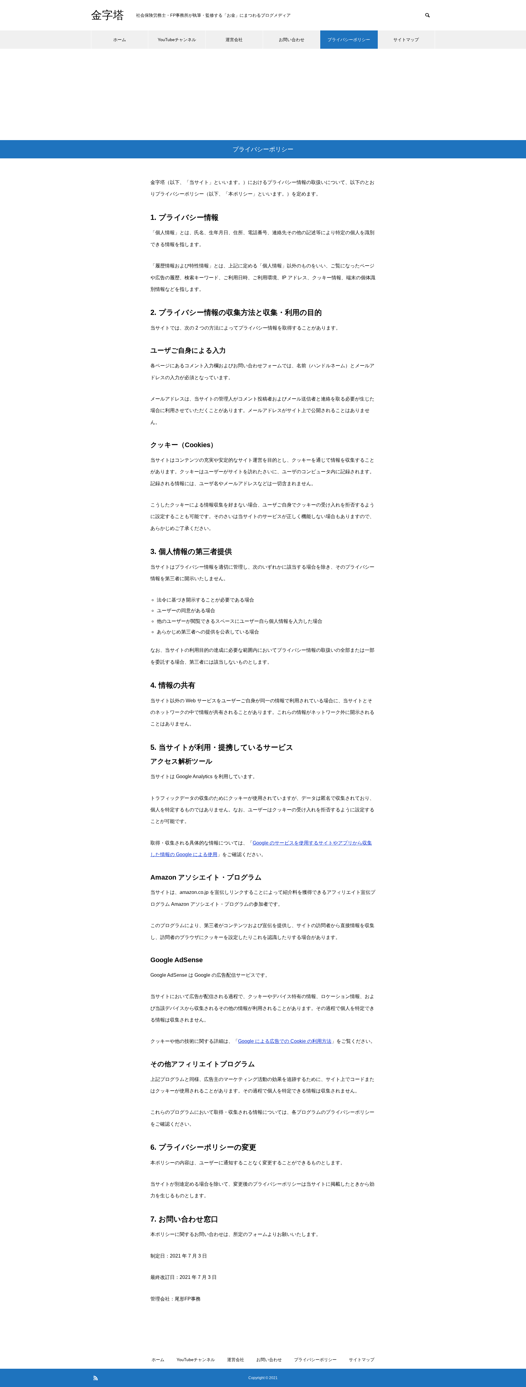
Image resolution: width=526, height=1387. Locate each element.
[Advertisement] (263, 94)
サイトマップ (406, 39)
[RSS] (96, 1378)
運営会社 (234, 39)
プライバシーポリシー (349, 39)
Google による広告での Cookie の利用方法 (284, 1041)
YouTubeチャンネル (177, 39)
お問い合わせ (291, 39)
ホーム (119, 39)
